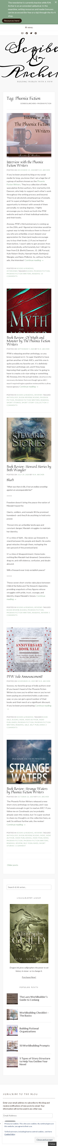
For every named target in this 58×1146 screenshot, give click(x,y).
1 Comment (20, 846)
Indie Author (31, 720)
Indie (21, 720)
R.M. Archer (44, 170)
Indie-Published (40, 838)
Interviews (12, 271)
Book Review (25, 397)
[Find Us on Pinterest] (36, 33)
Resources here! (12, 20)
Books (29, 271)
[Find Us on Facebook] (27, 33)
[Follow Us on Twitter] (31, 33)
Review (44, 613)
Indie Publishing (23, 838)
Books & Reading (25, 268)
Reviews (38, 395)
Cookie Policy (9, 1134)
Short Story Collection (34, 402)
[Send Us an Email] (22, 33)
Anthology (12, 397)
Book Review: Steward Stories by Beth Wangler (29, 468)
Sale (27, 725)
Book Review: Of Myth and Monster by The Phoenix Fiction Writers (28, 341)
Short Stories (14, 402)
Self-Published (37, 725)
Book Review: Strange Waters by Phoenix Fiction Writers (27, 790)
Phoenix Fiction (42, 271)
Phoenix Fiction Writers (19, 274)
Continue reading (34, 260)
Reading (36, 274)
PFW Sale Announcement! (25, 676)
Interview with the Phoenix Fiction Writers (25, 163)
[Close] (56, 2)
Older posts (12, 865)
